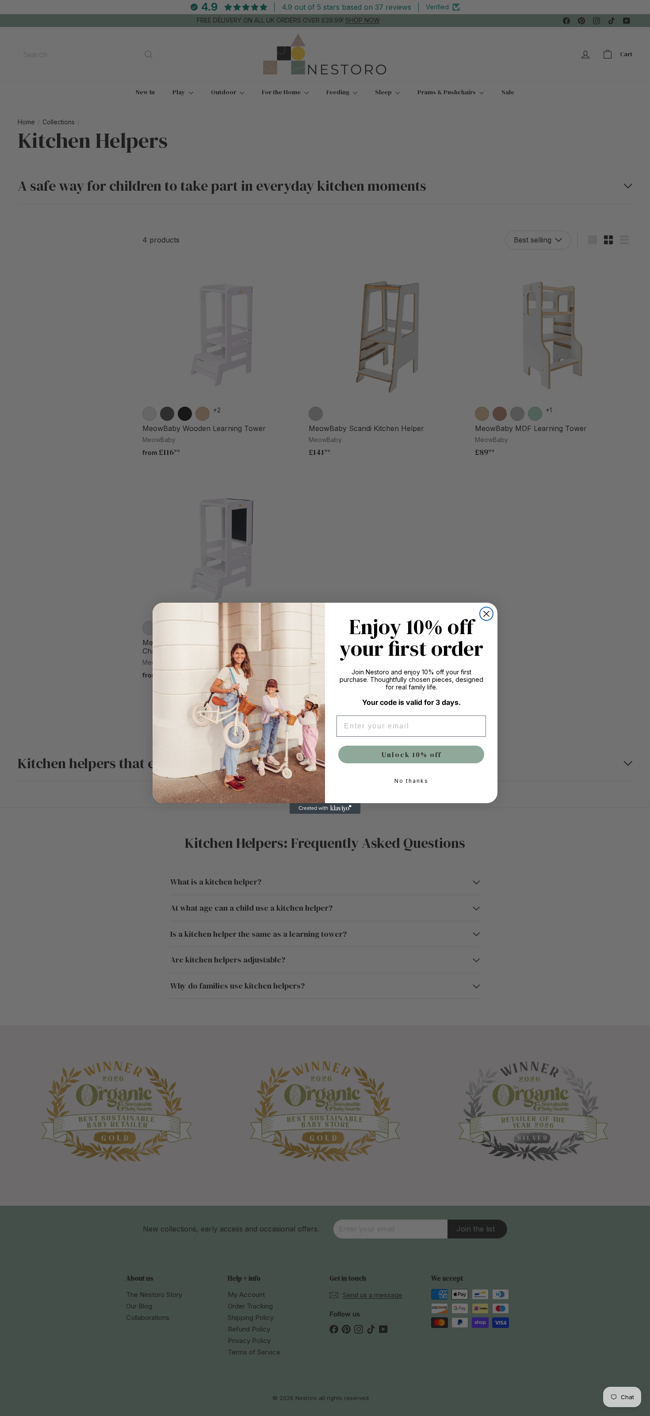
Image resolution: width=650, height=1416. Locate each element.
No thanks (411, 780)
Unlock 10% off (411, 754)
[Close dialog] (486, 613)
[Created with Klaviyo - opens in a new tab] (325, 808)
